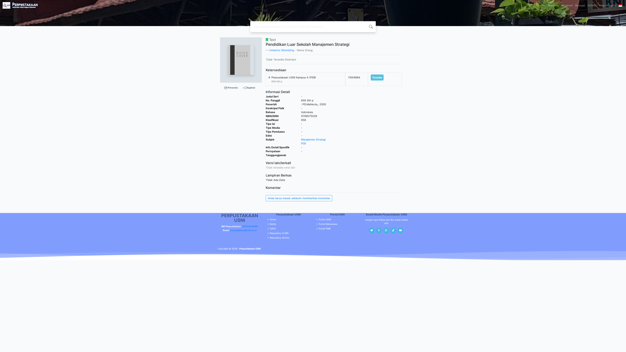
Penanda (232, 87)
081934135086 (250, 226)
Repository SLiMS (279, 233)
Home (273, 219)
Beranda (553, 5)
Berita (273, 224)
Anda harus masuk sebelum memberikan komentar (299, 198)
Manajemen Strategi (313, 139)
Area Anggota (607, 5)
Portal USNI (325, 219)
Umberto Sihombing (281, 50)
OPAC (273, 228)
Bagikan (250, 87)
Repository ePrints (279, 238)
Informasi (567, 5)
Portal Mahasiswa (328, 224)
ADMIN (592, 5)
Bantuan (580, 5)
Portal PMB (324, 228)
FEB (303, 143)
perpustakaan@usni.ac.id (243, 230)
